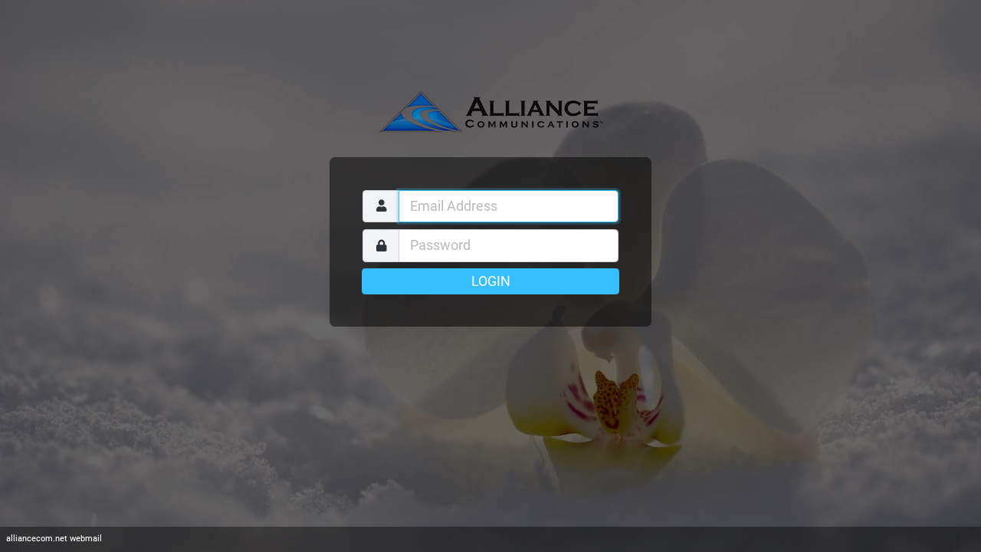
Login (490, 281)
